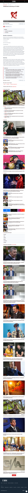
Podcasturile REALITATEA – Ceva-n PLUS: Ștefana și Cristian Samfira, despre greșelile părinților (16, 144)
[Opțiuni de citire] (26, 491)
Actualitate (8, 3)
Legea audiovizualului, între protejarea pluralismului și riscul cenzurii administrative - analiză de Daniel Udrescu (14, 473)
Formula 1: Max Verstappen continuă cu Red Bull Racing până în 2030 (13, 171)
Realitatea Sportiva (7, 487)
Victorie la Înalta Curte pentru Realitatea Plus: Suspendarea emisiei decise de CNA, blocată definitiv (14, 77)
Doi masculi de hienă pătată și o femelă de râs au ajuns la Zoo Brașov (14, 105)
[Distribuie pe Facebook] (21, 24)
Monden (6, 117)
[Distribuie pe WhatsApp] (22, 24)
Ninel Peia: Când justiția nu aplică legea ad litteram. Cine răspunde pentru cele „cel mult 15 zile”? (16, 225)
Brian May (8, 84)
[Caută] (24, 1)
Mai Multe (14, 475)
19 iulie (4, 84)
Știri (6, 3)
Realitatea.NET (2, 487)
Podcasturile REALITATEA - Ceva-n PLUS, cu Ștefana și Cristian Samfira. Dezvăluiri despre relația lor (15, 151)
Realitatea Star (11, 487)
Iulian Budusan (23, 280)
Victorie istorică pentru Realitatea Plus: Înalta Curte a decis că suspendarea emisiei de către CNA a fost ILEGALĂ (14, 72)
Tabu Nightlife (22, 487)
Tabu (8, 23)
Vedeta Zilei (25, 487)
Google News (14, 86)
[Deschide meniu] (3, 1)
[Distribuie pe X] (24, 24)
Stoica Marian (23, 338)
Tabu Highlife (18, 487)
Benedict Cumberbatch (13, 84)
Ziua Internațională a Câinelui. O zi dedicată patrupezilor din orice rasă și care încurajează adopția (16, 147)
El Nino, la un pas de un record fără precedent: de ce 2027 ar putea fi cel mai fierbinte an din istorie (16, 218)
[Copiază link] (19, 24)
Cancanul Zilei (14, 487)
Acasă (4, 3)
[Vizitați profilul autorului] (4, 24)
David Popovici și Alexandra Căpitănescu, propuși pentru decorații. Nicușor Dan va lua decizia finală (16, 222)
